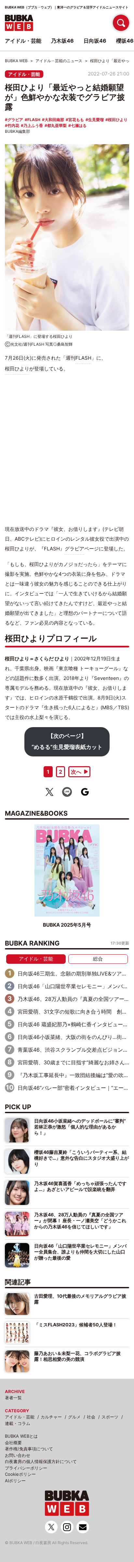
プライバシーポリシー (26, 1468)
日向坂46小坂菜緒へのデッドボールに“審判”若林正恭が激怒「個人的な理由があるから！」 (80, 1127)
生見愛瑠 (96, 119)
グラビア (15, 119)
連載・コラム (17, 1423)
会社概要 (13, 1442)
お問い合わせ (17, 1455)
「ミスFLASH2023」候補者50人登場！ (75, 1324)
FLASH (33, 119)
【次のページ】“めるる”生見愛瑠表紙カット (67, 741)
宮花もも (76, 119)
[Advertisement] (67, 449)
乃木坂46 (62, 40)
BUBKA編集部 (17, 131)
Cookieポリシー (20, 1474)
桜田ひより (117, 119)
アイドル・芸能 (24, 74)
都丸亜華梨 (57, 125)
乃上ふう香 (33, 125)
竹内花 (13, 125)
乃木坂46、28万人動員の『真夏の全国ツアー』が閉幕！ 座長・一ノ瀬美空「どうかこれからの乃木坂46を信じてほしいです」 (80, 1220)
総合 (98, 959)
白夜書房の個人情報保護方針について (41, 1461)
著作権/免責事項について (29, 1448)
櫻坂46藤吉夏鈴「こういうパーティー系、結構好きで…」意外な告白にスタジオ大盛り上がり (81, 1158)
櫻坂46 (125, 40)
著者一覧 (13, 1397)
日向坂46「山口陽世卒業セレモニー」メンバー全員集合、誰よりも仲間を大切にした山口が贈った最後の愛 (80, 1252)
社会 (91, 1416)
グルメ (74, 1416)
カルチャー (51, 1416)
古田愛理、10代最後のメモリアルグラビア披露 (80, 1299)
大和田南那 (54, 119)
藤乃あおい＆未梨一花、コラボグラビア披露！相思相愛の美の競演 (77, 1356)
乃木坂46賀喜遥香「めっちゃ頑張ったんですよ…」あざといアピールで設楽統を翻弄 (80, 1186)
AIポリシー (15, 1480)
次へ (76, 771)
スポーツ (109, 1416)
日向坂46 (95, 40)
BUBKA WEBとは (21, 1436)
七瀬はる (79, 125)
